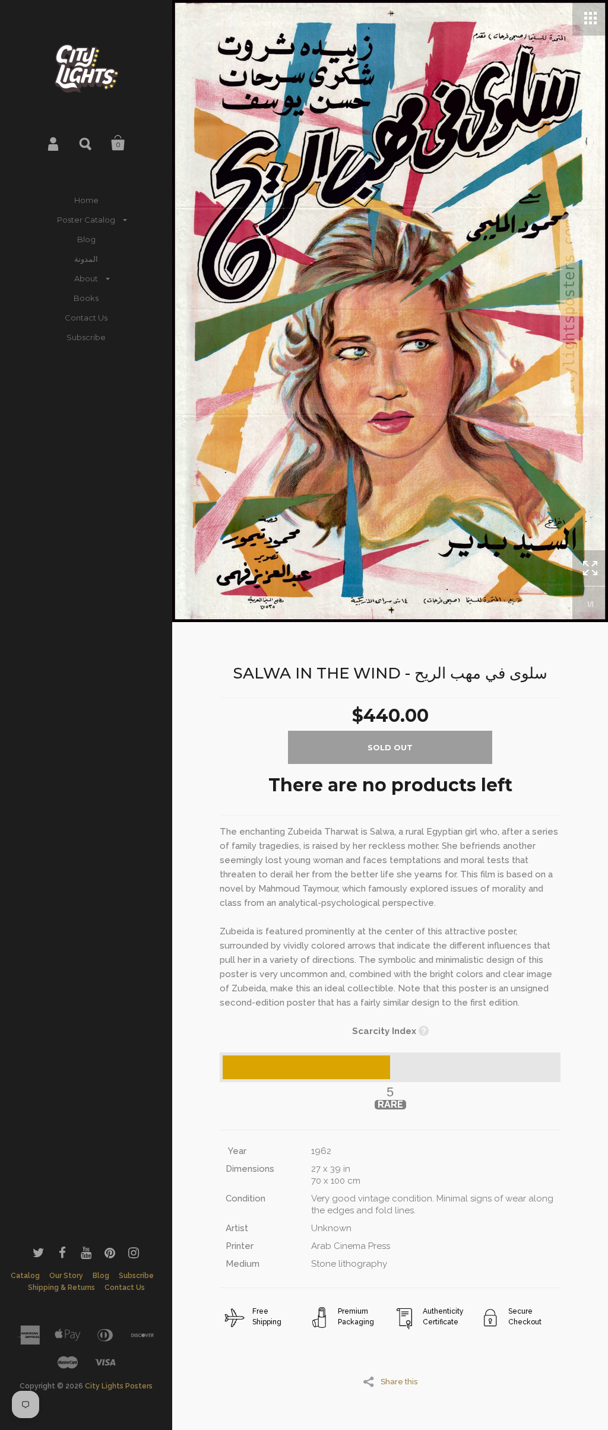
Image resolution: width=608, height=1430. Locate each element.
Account (54, 143)
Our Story (66, 1276)
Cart (118, 143)
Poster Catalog (86, 219)
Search (86, 143)
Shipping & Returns (61, 1287)
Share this (399, 1381)
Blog (86, 239)
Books (86, 298)
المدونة (86, 259)
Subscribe (86, 337)
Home (86, 200)
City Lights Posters (119, 1386)
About (86, 278)
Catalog (25, 1276)
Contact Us (86, 317)
